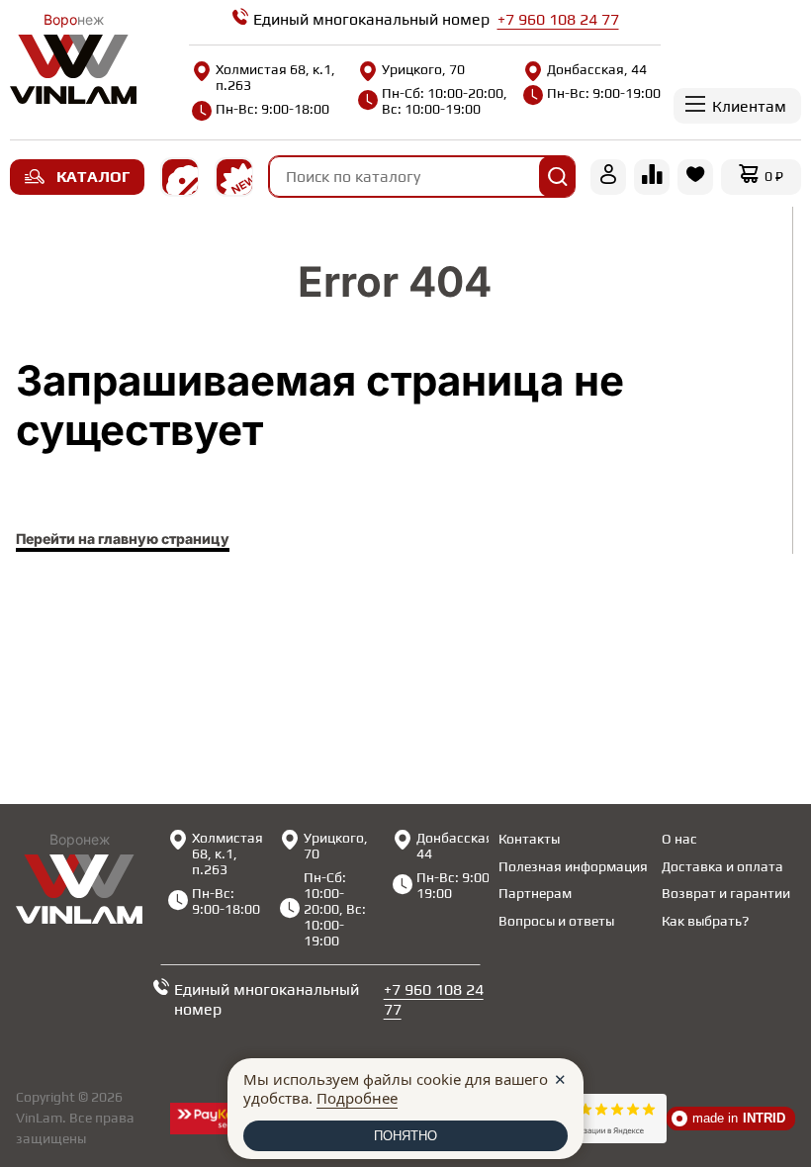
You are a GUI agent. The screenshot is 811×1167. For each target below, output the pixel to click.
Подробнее (357, 1098)
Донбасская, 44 (597, 69)
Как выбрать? (705, 921)
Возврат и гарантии (726, 893)
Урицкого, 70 (423, 69)
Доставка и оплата (722, 866)
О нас (679, 839)
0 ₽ (774, 176)
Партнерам (535, 893)
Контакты (529, 839)
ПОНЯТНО (405, 1135)
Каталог (93, 176)
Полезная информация (573, 866)
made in (738, 1118)
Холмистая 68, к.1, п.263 (275, 77)
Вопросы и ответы (556, 921)
